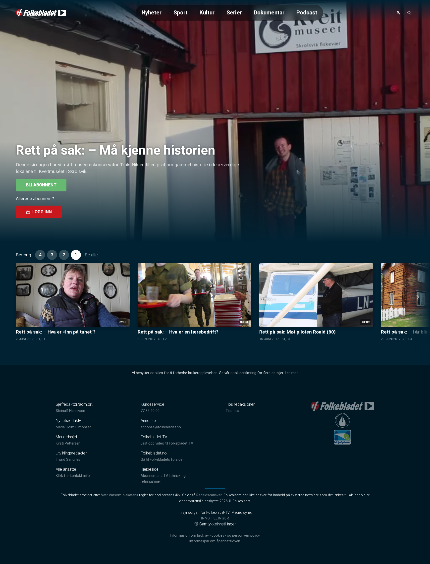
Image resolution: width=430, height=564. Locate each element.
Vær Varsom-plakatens (119, 495)
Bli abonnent (41, 184)
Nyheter (151, 12)
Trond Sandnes (68, 459)
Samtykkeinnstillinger (217, 524)
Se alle (91, 254)
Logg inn (42, 211)
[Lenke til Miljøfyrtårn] (342, 437)
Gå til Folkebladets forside (161, 459)
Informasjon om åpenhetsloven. (215, 541)
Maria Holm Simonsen (74, 427)
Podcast (306, 12)
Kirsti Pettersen (68, 443)
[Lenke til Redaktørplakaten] (342, 420)
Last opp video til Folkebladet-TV (167, 443)
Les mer (291, 373)
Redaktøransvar (209, 495)
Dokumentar (269, 12)
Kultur (207, 12)
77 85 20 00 (150, 411)
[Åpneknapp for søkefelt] (409, 13)
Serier (234, 12)
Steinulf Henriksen (70, 411)
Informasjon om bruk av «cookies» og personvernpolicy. (215, 535)
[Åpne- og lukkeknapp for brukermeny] (398, 13)
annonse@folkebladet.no (161, 427)
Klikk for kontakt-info (73, 476)
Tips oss (232, 411)
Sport (180, 12)
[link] (41, 13)
